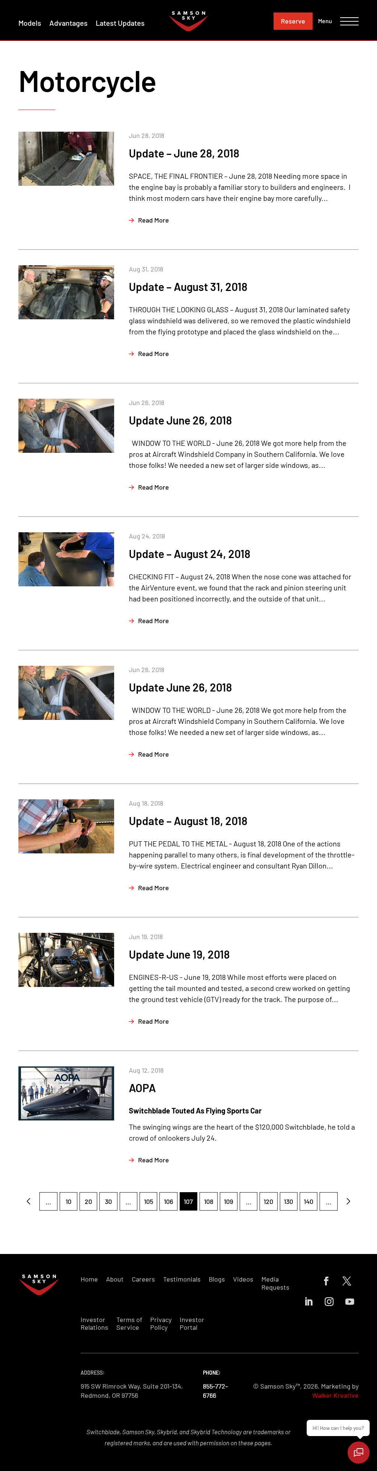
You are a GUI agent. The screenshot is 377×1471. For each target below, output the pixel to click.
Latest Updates (120, 22)
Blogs (217, 1279)
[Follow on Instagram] (329, 1302)
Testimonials (182, 1279)
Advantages (68, 22)
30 (108, 1201)
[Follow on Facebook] (326, 1281)
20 (88, 1201)
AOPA (142, 1087)
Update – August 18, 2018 (188, 820)
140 (308, 1201)
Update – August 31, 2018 (188, 286)
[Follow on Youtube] (350, 1302)
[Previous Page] (28, 1201)
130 (288, 1201)
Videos (243, 1279)
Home (89, 1279)
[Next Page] (348, 1201)
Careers (143, 1279)
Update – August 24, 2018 (189, 553)
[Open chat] (359, 1453)
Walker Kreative (335, 1395)
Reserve (293, 21)
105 (148, 1201)
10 (68, 1201)
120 (268, 1201)
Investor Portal (192, 1324)
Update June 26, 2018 (180, 420)
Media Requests (275, 1283)
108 (208, 1201)
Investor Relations (94, 1324)
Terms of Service (129, 1324)
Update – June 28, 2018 (184, 153)
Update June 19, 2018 (179, 954)
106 (168, 1201)
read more (153, 220)
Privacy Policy (161, 1324)
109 (228, 1201)
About (115, 1279)
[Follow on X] (347, 1281)
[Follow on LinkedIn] (308, 1302)
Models (29, 22)
